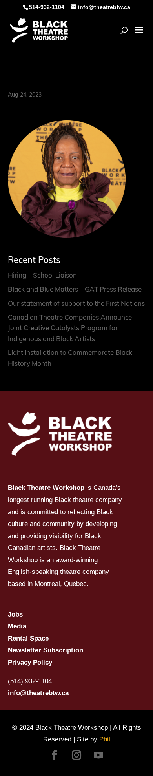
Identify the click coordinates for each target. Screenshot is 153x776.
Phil (104, 739)
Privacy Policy (30, 662)
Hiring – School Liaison (42, 275)
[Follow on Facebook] (54, 755)
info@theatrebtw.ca (38, 693)
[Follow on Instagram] (76, 755)
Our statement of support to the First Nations (76, 303)
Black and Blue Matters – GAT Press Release (75, 289)
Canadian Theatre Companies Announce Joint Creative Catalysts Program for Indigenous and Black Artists (70, 327)
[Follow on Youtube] (98, 755)
